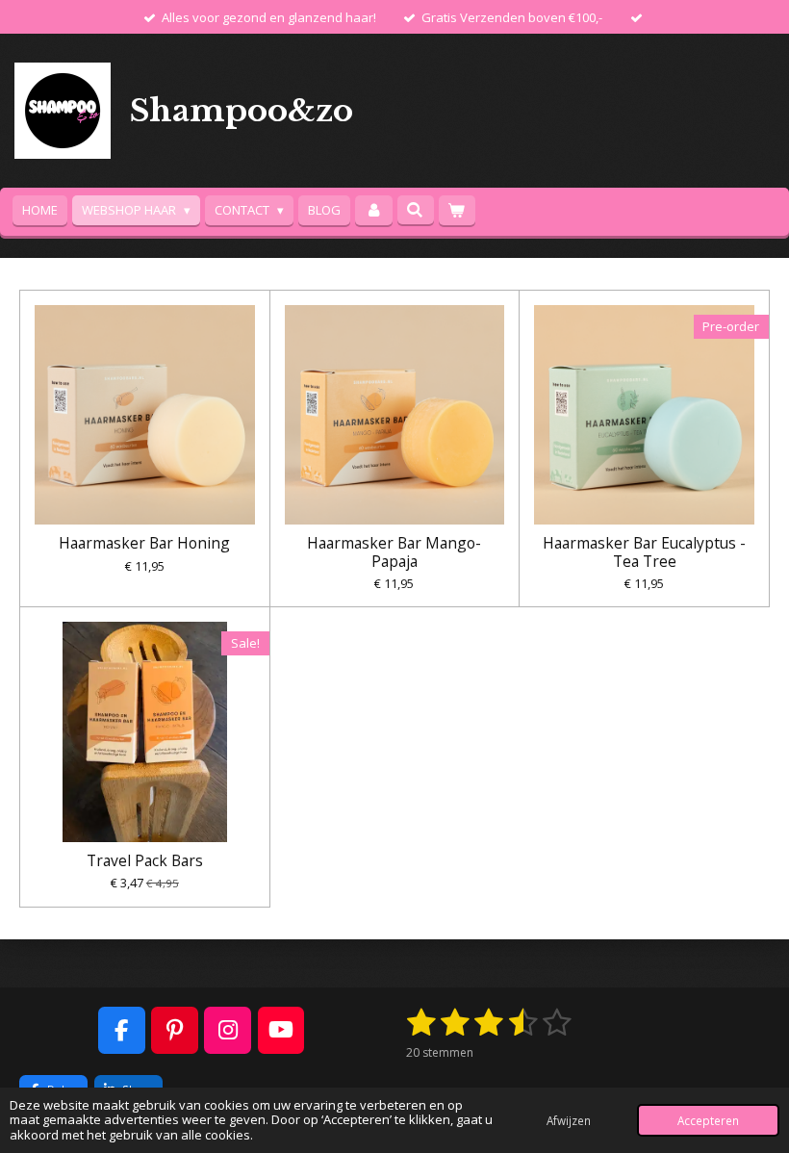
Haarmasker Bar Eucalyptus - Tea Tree (644, 551)
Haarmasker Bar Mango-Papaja (394, 551)
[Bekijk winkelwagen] (457, 210)
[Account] (373, 210)
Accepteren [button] (708, 1120)
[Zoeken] (415, 209)
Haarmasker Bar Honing (144, 542)
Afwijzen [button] (569, 1120)
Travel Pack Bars (145, 860)
